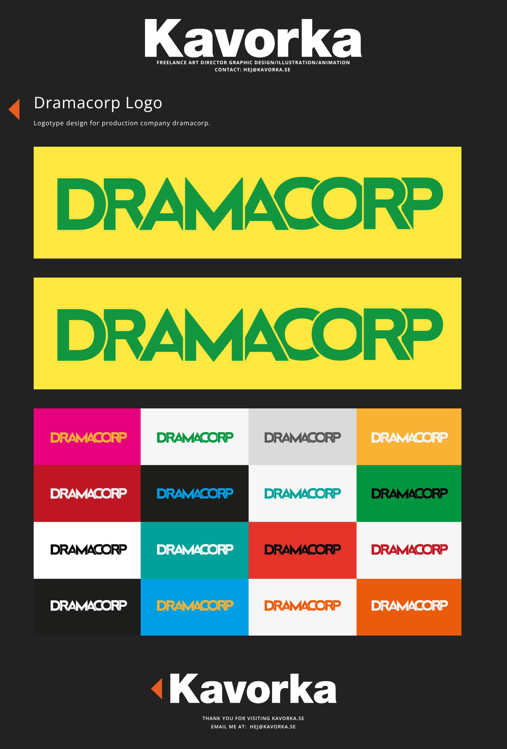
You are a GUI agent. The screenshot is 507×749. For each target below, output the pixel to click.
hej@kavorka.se (267, 69)
